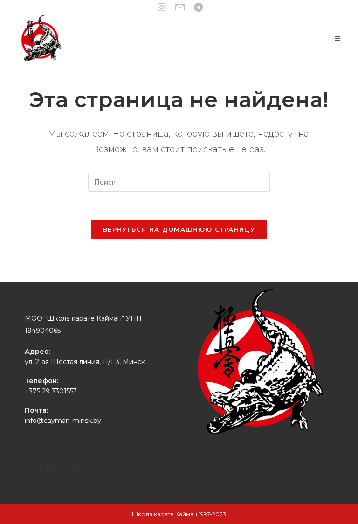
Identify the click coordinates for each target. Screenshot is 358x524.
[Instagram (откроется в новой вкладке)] (164, 7)
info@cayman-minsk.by (63, 420)
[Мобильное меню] (337, 38)
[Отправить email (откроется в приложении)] (182, 7)
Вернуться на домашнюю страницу (179, 229)
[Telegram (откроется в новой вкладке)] (197, 7)
